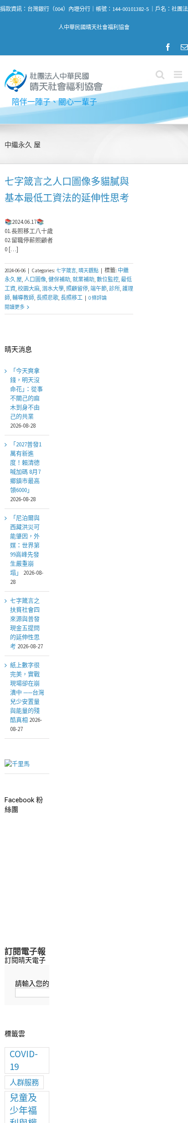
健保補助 (59, 279)
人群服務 (24, 1082)
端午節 (98, 288)
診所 (114, 288)
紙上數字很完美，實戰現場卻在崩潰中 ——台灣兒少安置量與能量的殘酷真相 (27, 692)
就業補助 (83, 279)
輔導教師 (23, 297)
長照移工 (72, 297)
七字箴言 (66, 270)
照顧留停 (77, 288)
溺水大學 (53, 288)
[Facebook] (168, 47)
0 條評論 (98, 298)
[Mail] (184, 47)
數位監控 (108, 279)
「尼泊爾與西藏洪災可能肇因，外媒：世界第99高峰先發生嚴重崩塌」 (25, 545)
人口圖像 (35, 279)
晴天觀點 (88, 270)
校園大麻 (29, 288)
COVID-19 (24, 1060)
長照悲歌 (47, 297)
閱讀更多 (15, 307)
